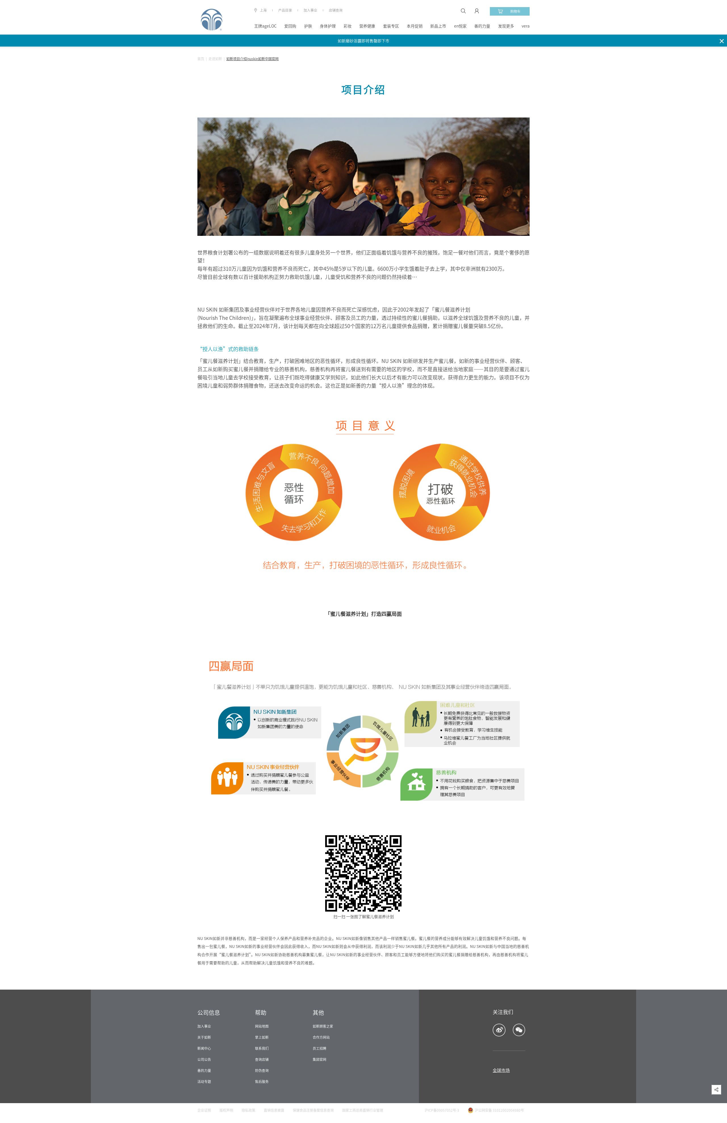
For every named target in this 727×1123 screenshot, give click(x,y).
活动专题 (204, 1081)
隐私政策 (248, 1110)
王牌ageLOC (265, 26)
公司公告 (204, 1059)
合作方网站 (321, 1037)
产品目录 (285, 10)
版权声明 (226, 1110)
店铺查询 (335, 10)
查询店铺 (262, 1059)
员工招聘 (319, 1048)
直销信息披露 (274, 1110)
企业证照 (204, 1110)
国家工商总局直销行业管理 (362, 1110)
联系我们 (262, 1048)
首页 (200, 58)
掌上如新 (262, 1037)
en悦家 (460, 26)
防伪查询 (262, 1070)
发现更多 (506, 26)
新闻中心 (204, 1048)
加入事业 (310, 10)
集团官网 (319, 1059)
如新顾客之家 (323, 1026)
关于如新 (204, 1037)
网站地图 (262, 1026)
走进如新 (215, 58)
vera (526, 26)
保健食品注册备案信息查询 (313, 1110)
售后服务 (262, 1081)
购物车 (515, 11)
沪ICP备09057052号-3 (442, 1110)
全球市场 (501, 1070)
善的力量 (482, 26)
